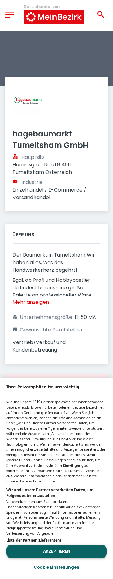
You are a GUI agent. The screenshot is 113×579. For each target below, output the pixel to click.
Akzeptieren (56, 551)
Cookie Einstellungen (56, 567)
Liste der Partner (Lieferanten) (33, 540)
